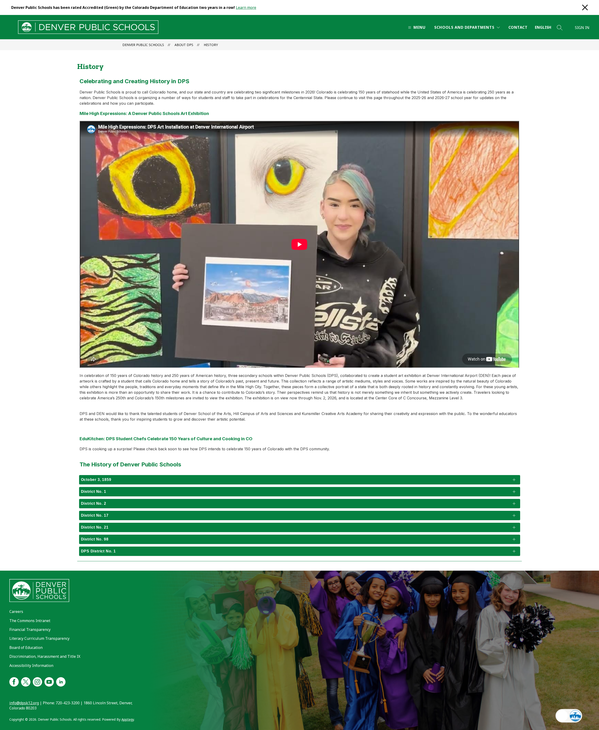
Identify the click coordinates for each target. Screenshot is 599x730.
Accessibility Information (31, 665)
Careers (16, 611)
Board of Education (26, 647)
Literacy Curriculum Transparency (39, 638)
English (543, 27)
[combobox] (546, 27)
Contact (517, 27)
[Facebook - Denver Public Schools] (14, 681)
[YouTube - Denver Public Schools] (49, 681)
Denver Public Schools (143, 45)
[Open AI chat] (575, 715)
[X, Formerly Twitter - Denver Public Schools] (25, 681)
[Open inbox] (562, 715)
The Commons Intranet (29, 620)
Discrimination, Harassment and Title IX (44, 656)
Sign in (582, 27)
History (211, 45)
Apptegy (127, 719)
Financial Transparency (30, 629)
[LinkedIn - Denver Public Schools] (61, 681)
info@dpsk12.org (24, 702)
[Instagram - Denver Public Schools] (37, 681)
